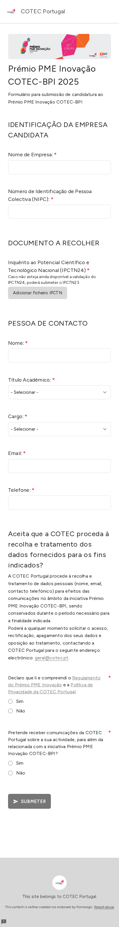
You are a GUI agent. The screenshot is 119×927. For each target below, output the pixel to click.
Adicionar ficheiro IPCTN (37, 292)
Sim (20, 701)
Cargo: (17, 416)
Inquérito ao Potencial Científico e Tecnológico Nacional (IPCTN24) (49, 266)
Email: (17, 453)
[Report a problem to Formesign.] (4, 922)
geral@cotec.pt (51, 658)
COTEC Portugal (42, 11)
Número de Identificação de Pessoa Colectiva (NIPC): (50, 195)
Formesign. (85, 907)
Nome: (18, 343)
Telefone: (21, 490)
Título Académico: (31, 380)
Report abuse (104, 907)
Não (20, 711)
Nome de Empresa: (32, 154)
